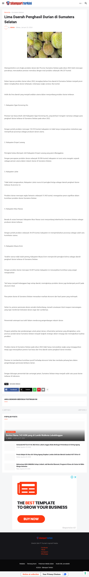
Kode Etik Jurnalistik (63, 564)
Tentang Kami (31, 564)
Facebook (44, 547)
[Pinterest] (39, 390)
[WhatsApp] (35, 390)
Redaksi (22, 564)
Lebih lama (82, 410)
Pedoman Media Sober (46, 564)
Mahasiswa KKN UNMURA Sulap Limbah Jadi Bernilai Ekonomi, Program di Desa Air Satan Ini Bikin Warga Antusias (50, 465)
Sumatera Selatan (18, 12)
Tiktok (43, 550)
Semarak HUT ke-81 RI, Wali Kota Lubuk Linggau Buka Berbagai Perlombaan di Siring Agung (48, 445)
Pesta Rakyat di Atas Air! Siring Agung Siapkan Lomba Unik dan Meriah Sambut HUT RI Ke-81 (48, 454)
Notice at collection (31, 574)
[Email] (43, 390)
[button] (3, 3)
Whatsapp (44, 554)
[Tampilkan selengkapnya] (47, 390)
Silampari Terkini (47, 567)
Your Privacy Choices (52, 574)
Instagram (44, 552)
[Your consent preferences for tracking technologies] (85, 573)
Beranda (7, 12)
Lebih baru (7, 410)
